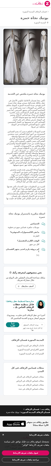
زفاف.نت (45, 409)
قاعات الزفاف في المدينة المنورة (30, 345)
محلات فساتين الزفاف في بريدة (31, 385)
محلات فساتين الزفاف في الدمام (30, 377)
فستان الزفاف (32, 409)
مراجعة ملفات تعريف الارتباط (25, 460)
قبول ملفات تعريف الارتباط (25, 453)
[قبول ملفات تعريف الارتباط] (3, 435)
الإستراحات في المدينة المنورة (31, 354)
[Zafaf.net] (35, 3)
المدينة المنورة (40, 23)
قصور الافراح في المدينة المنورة (31, 349)
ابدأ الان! (12, 324)
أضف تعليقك (27, 286)
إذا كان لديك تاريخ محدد (32, 329)
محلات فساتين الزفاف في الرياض (30, 381)
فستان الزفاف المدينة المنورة (35, 12)
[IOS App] (14, 424)
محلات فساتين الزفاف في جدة (31, 389)
